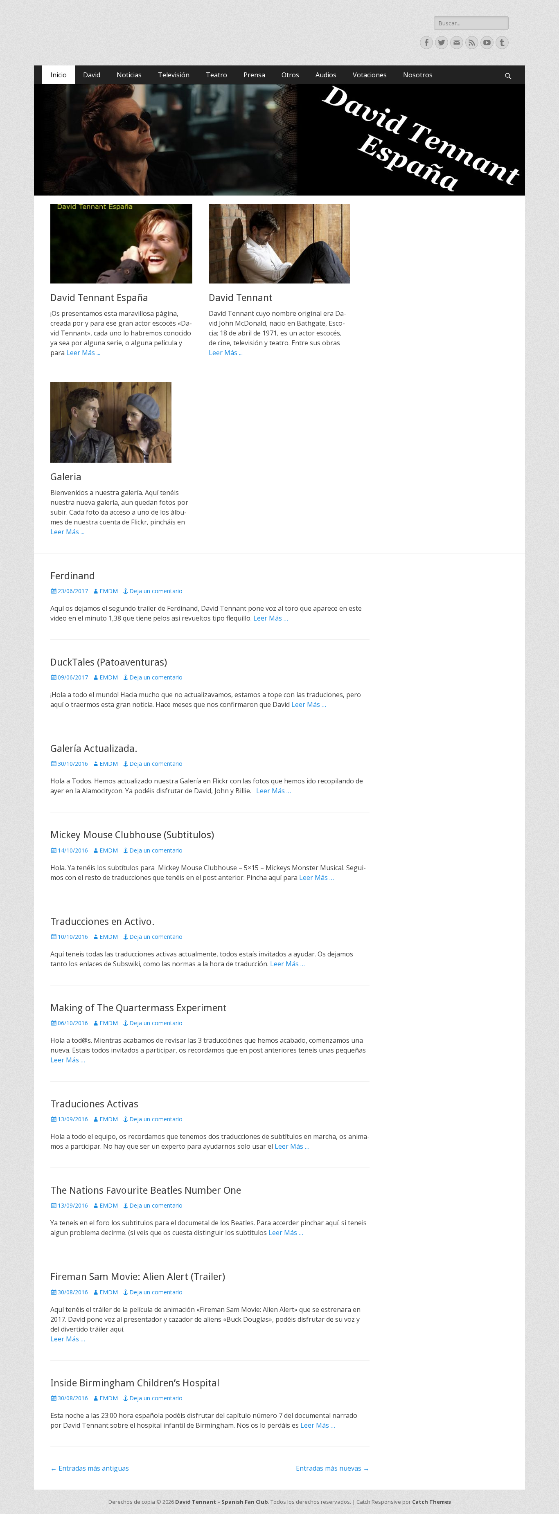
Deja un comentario (156, 591)
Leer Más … (270, 618)
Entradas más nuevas (333, 1468)
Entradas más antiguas (89, 1468)
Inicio (58, 74)
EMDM (108, 591)
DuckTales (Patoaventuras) (108, 662)
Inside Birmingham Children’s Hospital (134, 1383)
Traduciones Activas (94, 1104)
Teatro (216, 74)
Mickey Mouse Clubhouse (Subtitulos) (132, 835)
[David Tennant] (280, 243)
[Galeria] (121, 422)
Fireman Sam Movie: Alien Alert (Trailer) (137, 1276)
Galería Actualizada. (93, 748)
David (91, 74)
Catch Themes (431, 1501)
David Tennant (241, 298)
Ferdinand (72, 576)
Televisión (173, 74)
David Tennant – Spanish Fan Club (221, 1501)
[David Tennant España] (121, 243)
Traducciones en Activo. (102, 921)
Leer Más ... (83, 352)
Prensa (254, 74)
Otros (290, 74)
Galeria (65, 477)
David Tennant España (99, 298)
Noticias (129, 74)
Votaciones (370, 74)
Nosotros (418, 74)
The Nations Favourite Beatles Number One (145, 1190)
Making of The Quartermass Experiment (138, 1008)
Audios (326, 74)
